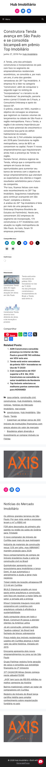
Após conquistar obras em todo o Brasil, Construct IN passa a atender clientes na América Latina (21, 619)
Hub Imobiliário (23, 4)
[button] (42, 19)
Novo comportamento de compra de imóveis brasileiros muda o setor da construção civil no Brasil (21, 558)
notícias (7, 405)
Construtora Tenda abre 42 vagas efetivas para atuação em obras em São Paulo (11, 290)
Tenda (13, 416)
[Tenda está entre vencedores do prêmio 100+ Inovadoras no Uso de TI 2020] (31, 287)
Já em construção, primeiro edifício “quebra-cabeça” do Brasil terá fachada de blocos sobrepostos (21, 630)
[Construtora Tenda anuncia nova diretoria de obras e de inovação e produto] (11, 306)
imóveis (37, 401)
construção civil (28, 397)
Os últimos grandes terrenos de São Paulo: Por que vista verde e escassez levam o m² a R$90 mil (22, 519)
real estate (20, 409)
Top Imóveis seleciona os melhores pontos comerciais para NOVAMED (24, 386)
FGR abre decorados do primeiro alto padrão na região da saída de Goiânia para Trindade (22, 529)
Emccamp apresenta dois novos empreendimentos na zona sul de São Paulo (22, 654)
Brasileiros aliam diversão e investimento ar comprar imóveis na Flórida (21, 435)
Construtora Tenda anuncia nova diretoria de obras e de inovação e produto (11, 317)
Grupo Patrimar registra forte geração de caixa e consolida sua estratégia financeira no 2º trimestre (22, 664)
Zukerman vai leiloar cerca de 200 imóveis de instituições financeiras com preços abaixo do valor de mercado (23, 424)
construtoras (10, 401)
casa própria (13, 397)
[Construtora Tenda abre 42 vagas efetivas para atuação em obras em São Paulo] (11, 279)
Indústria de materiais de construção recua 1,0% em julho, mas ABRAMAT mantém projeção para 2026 (22, 547)
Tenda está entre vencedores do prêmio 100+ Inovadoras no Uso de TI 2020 (25, 364)
